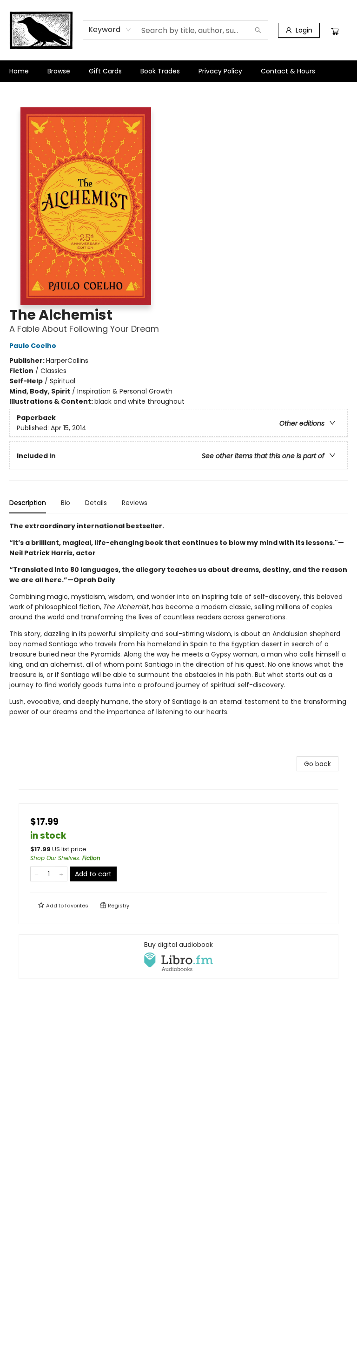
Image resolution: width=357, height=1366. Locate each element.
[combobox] (110, 30)
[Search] (258, 30)
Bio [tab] (65, 502)
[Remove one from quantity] (36, 874)
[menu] (178, 71)
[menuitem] (19, 71)
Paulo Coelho (32, 345)
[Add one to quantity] (61, 874)
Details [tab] (96, 502)
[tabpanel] (178, 633)
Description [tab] (27, 502)
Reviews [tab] (134, 502)
